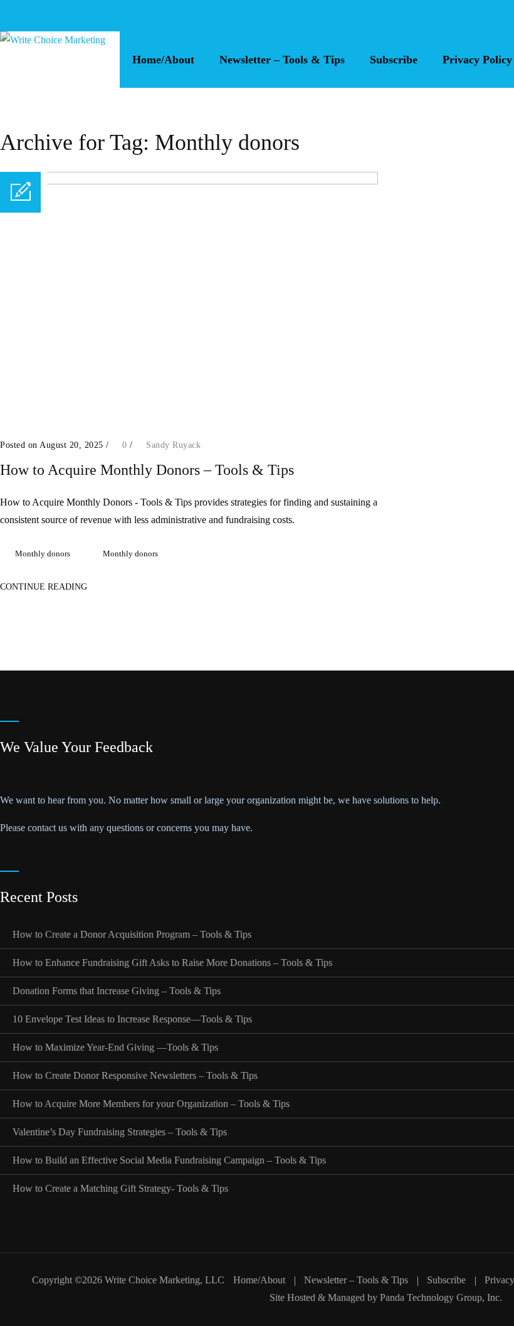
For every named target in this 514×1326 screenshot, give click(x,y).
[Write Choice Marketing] (52, 59)
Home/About (163, 59)
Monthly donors (42, 553)
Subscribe (393, 59)
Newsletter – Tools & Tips (282, 59)
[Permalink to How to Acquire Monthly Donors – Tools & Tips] (189, 181)
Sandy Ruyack (173, 445)
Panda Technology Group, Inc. (441, 1297)
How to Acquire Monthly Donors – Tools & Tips (147, 470)
